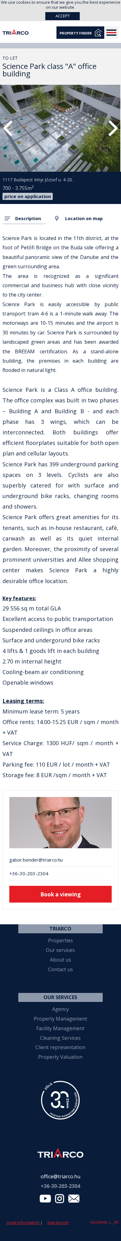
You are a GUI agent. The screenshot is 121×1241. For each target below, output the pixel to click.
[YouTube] (45, 1200)
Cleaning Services (60, 1038)
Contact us (60, 969)
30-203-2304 (60, 1186)
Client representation (60, 1047)
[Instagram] (59, 1200)
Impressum (58, 1222)
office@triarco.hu (60, 1176)
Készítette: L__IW (104, 1222)
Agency (60, 1009)
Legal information (23, 1222)
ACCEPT (63, 16)
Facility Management (60, 1028)
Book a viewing (60, 894)
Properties (60, 940)
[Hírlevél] (73, 1200)
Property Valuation (60, 1056)
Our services (60, 950)
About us (60, 959)
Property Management (60, 1018)
